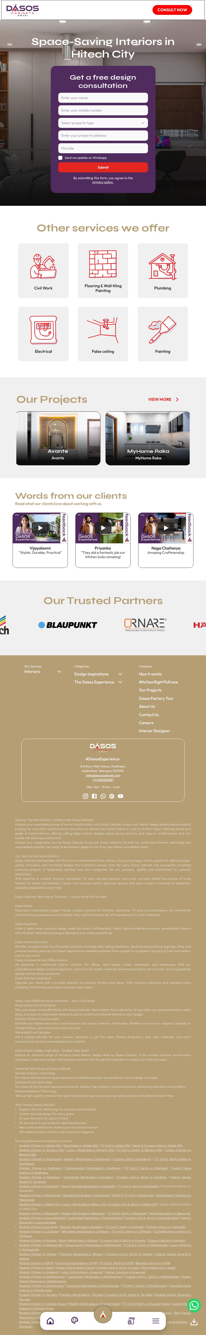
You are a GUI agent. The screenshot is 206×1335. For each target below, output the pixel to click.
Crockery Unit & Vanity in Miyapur (123, 1240)
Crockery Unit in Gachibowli (132, 1159)
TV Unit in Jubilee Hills (115, 1145)
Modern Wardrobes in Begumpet (83, 1213)
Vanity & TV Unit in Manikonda (133, 1195)
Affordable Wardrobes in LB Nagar (85, 1231)
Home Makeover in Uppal (158, 1267)
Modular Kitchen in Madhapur (40, 1168)
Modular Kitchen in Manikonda (40, 1195)
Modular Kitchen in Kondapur (39, 1177)
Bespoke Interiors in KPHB (152, 1263)
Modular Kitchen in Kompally (38, 1227)
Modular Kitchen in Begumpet (39, 1213)
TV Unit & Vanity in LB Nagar (131, 1231)
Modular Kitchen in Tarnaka (38, 1295)
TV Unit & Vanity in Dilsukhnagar (144, 1286)
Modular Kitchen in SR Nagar (40, 1313)
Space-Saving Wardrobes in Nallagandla (93, 1245)
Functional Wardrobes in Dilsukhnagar (93, 1286)
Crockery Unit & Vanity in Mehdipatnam (152, 1276)
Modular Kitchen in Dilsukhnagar (41, 1286)
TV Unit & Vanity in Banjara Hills (139, 1150)
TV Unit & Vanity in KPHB (116, 1263)
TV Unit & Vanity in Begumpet (127, 1213)
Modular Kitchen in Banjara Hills (41, 1150)
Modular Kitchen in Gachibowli (40, 1159)
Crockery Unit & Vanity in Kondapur (142, 1177)
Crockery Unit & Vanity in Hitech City (133, 1204)
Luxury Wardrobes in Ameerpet (82, 1272)
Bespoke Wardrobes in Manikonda (86, 1195)
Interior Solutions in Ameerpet (125, 1272)
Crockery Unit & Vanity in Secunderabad (151, 1218)
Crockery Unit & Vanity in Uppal (117, 1267)
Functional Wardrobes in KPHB (76, 1263)
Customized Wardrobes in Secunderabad (95, 1218)
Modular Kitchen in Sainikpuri (39, 1322)
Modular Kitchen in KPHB (36, 1263)
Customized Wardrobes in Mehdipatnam (95, 1276)
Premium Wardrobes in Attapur (81, 1254)
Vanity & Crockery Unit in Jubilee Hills (157, 1145)
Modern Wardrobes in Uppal (74, 1267)
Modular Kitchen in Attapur (38, 1254)
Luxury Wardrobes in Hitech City (84, 1204)
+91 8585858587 (103, 780)
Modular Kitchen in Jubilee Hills (40, 1145)
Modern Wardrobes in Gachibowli (87, 1159)
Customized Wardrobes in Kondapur (89, 1177)
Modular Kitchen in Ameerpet (39, 1272)
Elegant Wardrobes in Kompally (82, 1227)
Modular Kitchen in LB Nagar (39, 1231)
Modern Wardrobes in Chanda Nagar (94, 1304)
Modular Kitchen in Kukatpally (39, 1186)
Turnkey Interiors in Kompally (166, 1227)
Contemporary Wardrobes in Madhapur (93, 1168)
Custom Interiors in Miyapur (166, 1240)
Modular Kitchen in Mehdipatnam (42, 1276)
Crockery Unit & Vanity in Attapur (129, 1254)
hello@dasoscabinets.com (103, 775)
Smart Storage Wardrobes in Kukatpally (89, 1186)
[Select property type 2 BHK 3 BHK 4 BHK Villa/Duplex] (103, 123)
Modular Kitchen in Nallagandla (41, 1245)
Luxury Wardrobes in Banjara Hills (91, 1150)
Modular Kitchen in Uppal (36, 1267)
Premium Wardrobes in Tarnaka (81, 1295)
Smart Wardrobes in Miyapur (78, 1240)
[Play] (40, 528)
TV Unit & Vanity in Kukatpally (139, 1186)
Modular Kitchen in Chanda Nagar (42, 1304)
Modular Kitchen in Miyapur (38, 1240)
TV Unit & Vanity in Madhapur (146, 1168)
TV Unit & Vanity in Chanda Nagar (146, 1304)
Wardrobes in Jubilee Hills (80, 1145)
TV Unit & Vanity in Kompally (124, 1227)
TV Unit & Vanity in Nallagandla (146, 1245)
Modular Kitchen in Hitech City (39, 1204)
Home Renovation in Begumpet (169, 1213)
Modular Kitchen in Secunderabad (42, 1218)
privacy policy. (103, 182)
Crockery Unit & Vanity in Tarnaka (129, 1295)
